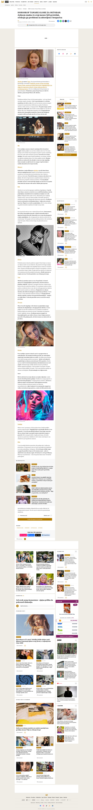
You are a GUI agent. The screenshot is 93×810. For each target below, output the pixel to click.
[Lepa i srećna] (47, 800)
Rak (19, 186)
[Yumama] (62, 800)
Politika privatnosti (51, 802)
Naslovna (20, 8)
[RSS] (71, 53)
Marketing (38, 802)
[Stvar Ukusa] (69, 800)
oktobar (36, 170)
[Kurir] (23, 800)
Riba (19, 442)
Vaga (28, 81)
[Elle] (38, 800)
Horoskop (27, 527)
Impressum (33, 802)
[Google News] (75, 53)
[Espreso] (33, 800)
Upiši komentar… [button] (24, 606)
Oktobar (20, 81)
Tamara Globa (20, 527)
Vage (19, 277)
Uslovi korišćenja (59, 802)
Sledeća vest (47, 515)
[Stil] (2, 2)
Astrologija (34, 527)
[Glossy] (42, 800)
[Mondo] (28, 800)
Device (19, 259)
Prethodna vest (23, 515)
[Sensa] (57, 800)
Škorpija (20, 302)
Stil (18, 20)
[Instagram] (63, 53)
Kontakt (42, 802)
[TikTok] (67, 53)
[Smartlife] (52, 800)
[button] (51, 21)
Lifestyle (25, 8)
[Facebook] (59, 53)
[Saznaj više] (76, 640)
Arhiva (45, 802)
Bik (18, 145)
